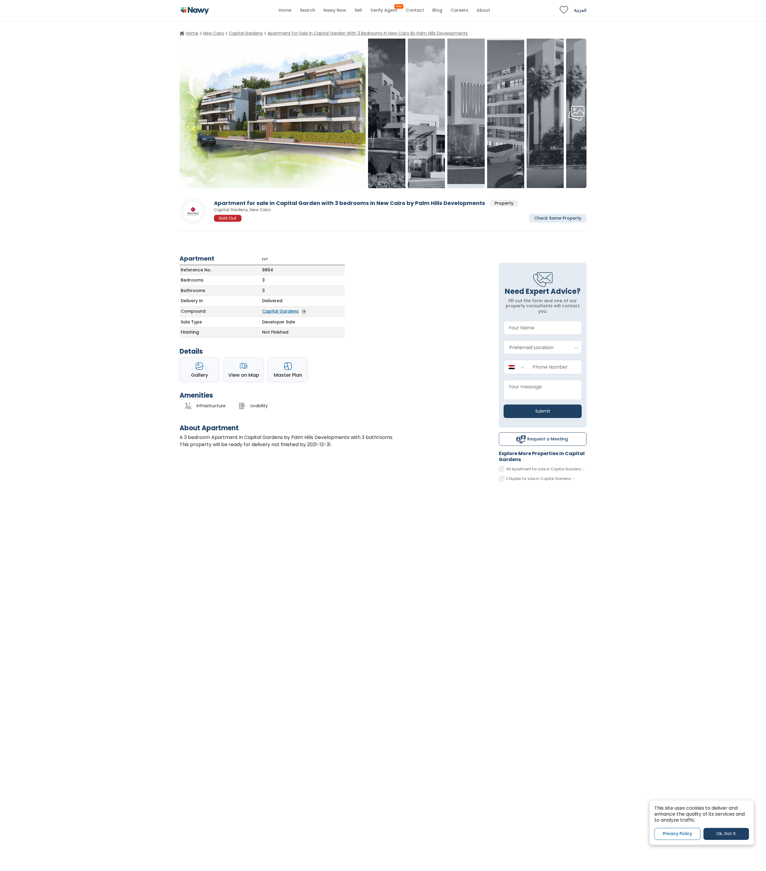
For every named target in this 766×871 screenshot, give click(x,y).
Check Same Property (557, 218)
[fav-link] (564, 10)
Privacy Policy (677, 834)
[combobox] (537, 347)
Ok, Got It (726, 834)
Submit (542, 411)
